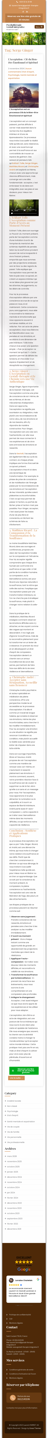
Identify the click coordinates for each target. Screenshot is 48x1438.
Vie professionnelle (15, 1142)
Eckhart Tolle (18, 163)
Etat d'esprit (28, 72)
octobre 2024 (13, 1187)
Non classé (12, 1106)
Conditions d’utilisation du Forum (22, 1374)
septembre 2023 (14, 1218)
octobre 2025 (13, 1166)
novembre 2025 (14, 1161)
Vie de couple (13, 1126)
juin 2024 (11, 1192)
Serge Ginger (31, 163)
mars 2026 (12, 1156)
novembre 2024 (14, 1182)
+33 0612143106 (18, 1340)
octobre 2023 (13, 1213)
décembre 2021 (14, 1229)
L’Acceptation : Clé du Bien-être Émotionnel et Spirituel (23, 61)
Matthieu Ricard (16, 166)
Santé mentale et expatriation (21, 1121)
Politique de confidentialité (20, 1314)
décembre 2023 (14, 1203)
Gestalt (20, 453)
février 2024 (12, 1197)
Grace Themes (35, 1428)
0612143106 (23, 1399)
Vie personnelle (14, 1137)
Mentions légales (16, 1323)
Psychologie (13, 75)
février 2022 (12, 1223)
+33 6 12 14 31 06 (25, 2)
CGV (10, 1319)
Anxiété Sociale (14, 1101)
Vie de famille (13, 1132)
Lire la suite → (16, 1078)
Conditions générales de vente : (21, 1369)
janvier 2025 (12, 1172)
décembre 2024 (14, 1177)
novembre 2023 (14, 1208)
